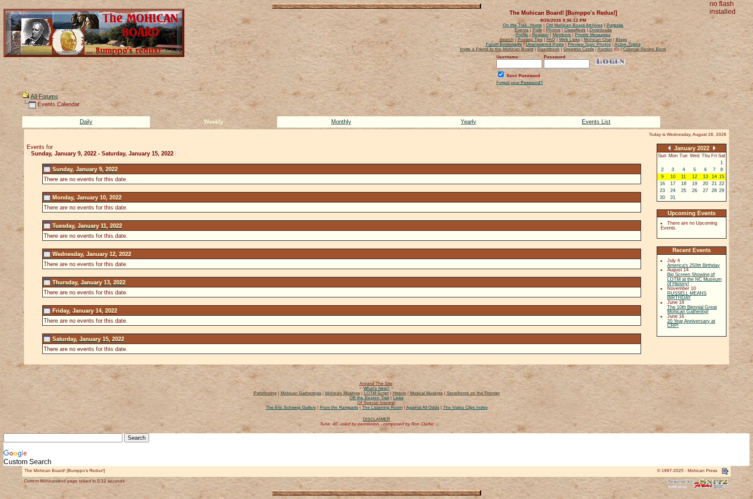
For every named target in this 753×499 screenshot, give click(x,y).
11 (683, 176)
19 (694, 183)
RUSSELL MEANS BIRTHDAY (686, 295)
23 (662, 190)
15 (721, 176)
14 (714, 176)
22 (721, 183)
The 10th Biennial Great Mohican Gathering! (692, 309)
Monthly (341, 121)
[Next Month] (714, 148)
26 (694, 190)
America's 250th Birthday (693, 265)
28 (714, 190)
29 (721, 190)
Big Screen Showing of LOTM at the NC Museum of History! (694, 279)
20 (705, 183)
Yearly (468, 121)
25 (683, 190)
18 (683, 183)
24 (672, 190)
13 (705, 176)
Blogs (621, 39)
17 (672, 183)
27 (705, 190)
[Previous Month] (669, 148)
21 (714, 183)
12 (694, 176)
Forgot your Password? (519, 82)
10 (672, 176)
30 (662, 197)
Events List (596, 121)
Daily (86, 121)
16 (662, 183)
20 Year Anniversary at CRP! (691, 323)
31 (672, 197)
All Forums (44, 96)
